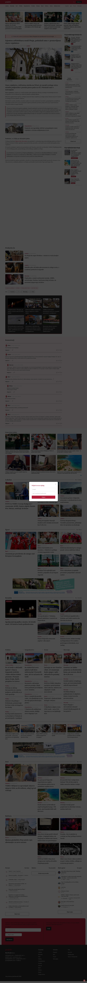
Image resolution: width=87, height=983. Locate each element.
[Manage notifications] (84, 981)
